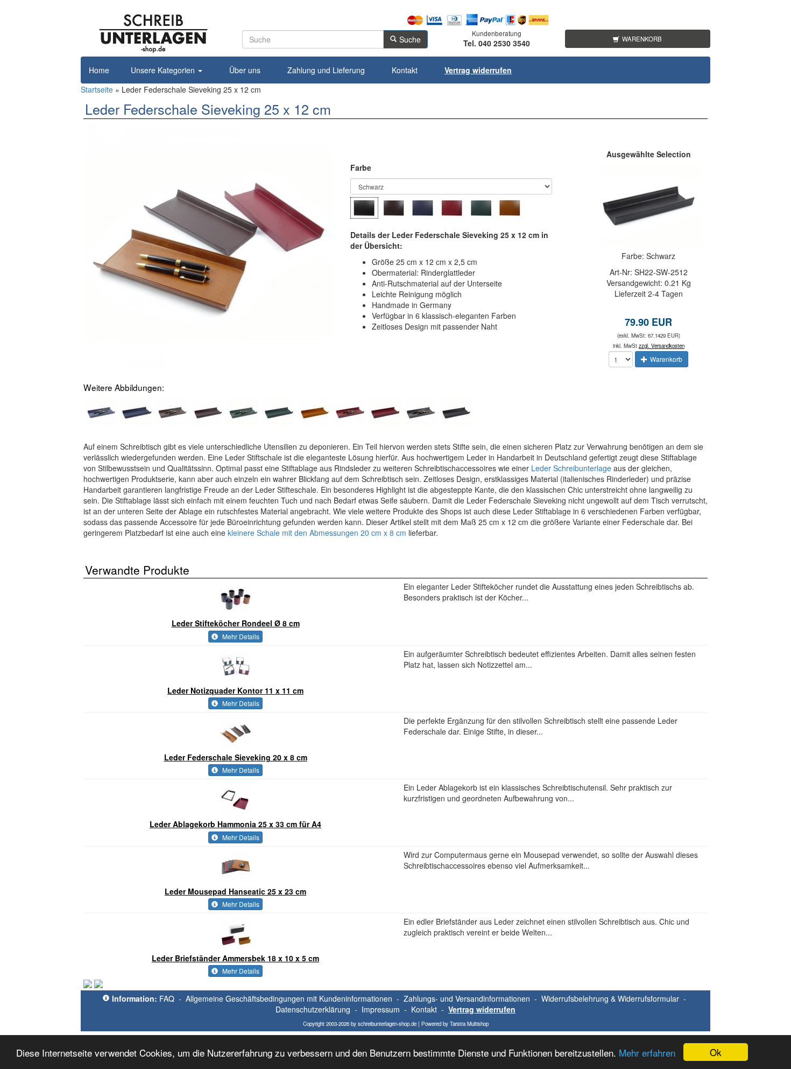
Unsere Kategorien (164, 70)
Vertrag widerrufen (481, 1009)
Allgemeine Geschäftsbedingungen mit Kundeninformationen (289, 998)
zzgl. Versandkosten (661, 346)
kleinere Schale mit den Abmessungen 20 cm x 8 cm (317, 532)
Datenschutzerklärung (313, 1009)
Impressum (381, 1009)
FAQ (166, 998)
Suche (410, 39)
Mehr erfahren (647, 1052)
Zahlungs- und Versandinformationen (467, 998)
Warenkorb (642, 38)
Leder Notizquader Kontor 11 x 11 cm (235, 690)
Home (99, 70)
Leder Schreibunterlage (571, 468)
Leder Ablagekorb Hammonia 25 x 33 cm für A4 (235, 824)
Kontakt (405, 70)
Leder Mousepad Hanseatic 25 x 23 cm (235, 891)
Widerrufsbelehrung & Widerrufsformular (610, 998)
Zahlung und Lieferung (326, 70)
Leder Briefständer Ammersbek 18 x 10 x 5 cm (235, 958)
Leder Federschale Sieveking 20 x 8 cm (235, 757)
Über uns (244, 70)
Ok (716, 1052)
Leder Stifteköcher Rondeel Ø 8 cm (236, 623)
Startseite (97, 89)
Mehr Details (240, 636)
